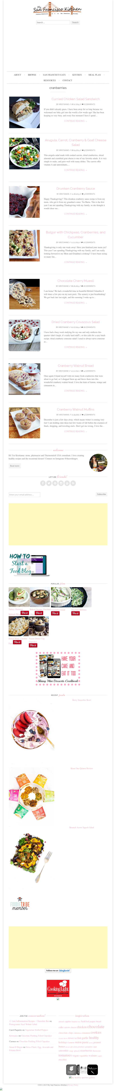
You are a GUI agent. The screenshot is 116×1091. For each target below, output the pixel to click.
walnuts (93, 1055)
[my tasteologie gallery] (92, 1074)
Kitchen (77, 74)
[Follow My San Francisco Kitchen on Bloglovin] (58, 971)
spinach (76, 1051)
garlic (85, 1038)
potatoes (81, 1046)
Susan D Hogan (16, 1047)
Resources (50, 80)
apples (68, 1021)
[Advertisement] (58, 48)
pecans (68, 1047)
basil (83, 1021)
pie (72, 1046)
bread (98, 1021)
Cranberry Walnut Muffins (75, 409)
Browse (32, 74)
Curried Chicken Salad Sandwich (76, 99)
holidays (63, 1042)
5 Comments (89, 415)
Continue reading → (75, 121)
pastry (91, 1043)
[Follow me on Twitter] (49, 483)
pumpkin (89, 1046)
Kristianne (64, 104)
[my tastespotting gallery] (82, 1074)
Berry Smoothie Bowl (81, 700)
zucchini (63, 1059)
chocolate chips (66, 1032)
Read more (14, 465)
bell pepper (90, 1021)
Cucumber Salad (58, 609)
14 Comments (89, 371)
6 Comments (89, 104)
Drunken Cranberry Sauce (75, 188)
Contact (67, 80)
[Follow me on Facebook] (43, 483)
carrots (67, 1027)
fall (75, 1038)
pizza (75, 1046)
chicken (82, 1027)
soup (71, 1050)
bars (79, 1022)
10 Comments (89, 242)
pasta (85, 1042)
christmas (77, 1033)
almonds (61, 1021)
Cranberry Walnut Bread (76, 366)
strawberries (86, 1050)
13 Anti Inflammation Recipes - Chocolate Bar (29, 1021)
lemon (71, 1042)
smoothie (64, 1050)
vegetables (83, 1055)
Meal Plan (95, 74)
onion (78, 1042)
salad (95, 1047)
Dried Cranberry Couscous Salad (76, 322)
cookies (96, 1032)
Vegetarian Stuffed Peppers (36, 1029)
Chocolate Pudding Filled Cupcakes (36, 1035)
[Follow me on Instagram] (61, 483)
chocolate (95, 1026)
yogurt (100, 1056)
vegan (75, 1055)
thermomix (97, 1051)
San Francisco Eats (54, 74)
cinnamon (86, 1032)
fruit (79, 1038)
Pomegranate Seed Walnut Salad (23, 1024)
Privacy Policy (73, 1085)
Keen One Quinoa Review (82, 768)
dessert (71, 1038)
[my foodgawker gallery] (71, 1074)
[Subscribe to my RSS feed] (73, 483)
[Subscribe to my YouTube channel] (67, 483)
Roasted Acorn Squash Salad (81, 827)
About (17, 74)
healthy (94, 1037)
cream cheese (63, 1038)
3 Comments (89, 194)
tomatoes (65, 1055)
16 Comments (89, 286)
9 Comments (89, 150)
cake (61, 1027)
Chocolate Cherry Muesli (76, 281)
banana (74, 1021)
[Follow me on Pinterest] (55, 483)
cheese (73, 1027)
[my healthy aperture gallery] (82, 1077)
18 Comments (89, 327)
